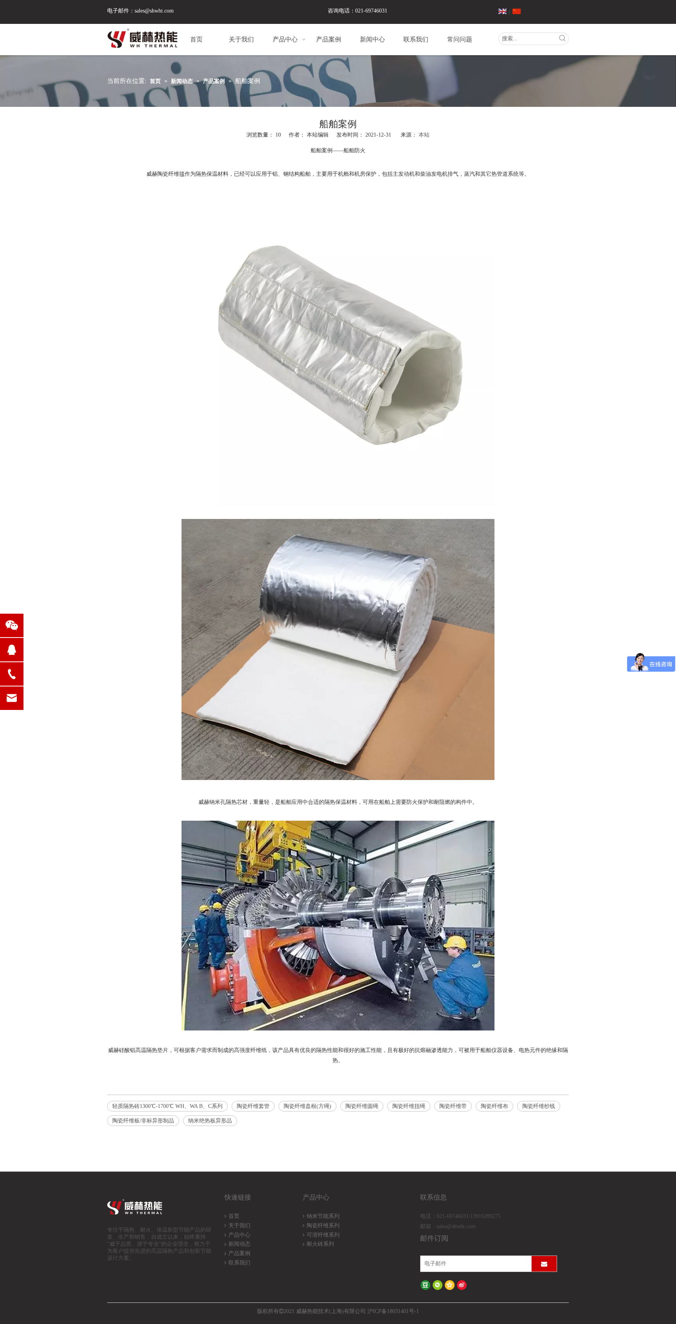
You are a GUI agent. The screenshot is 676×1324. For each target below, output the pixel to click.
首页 (233, 1216)
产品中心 (239, 1235)
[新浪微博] (462, 1285)
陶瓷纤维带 (453, 1106)
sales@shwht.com (154, 11)
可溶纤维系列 (323, 1235)
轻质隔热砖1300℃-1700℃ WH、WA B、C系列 (167, 1106)
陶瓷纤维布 (494, 1106)
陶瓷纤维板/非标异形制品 (143, 1121)
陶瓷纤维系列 (323, 1226)
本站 (424, 135)
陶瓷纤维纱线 (538, 1106)
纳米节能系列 (323, 1216)
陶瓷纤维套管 (253, 1106)
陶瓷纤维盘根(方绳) (307, 1106)
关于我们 (239, 1226)
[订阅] (544, 1264)
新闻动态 (239, 1244)
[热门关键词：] (562, 39)
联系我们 (239, 1263)
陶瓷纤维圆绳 (361, 1106)
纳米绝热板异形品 (210, 1121)
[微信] (437, 1285)
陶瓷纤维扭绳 (408, 1106)
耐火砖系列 (320, 1244)
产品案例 (239, 1253)
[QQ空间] (450, 1285)
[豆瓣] (425, 1285)
